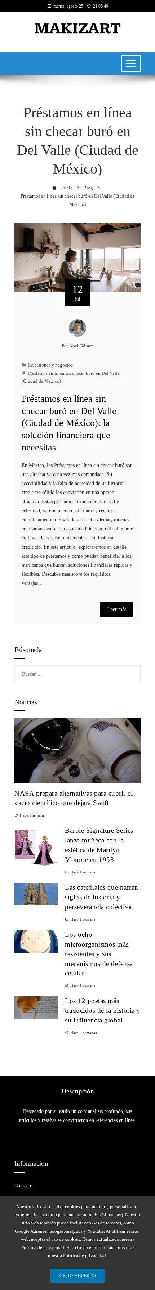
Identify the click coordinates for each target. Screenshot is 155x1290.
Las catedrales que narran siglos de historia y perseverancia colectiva (101, 897)
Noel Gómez (81, 346)
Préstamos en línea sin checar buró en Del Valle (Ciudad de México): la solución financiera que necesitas (69, 423)
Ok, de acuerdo (77, 1275)
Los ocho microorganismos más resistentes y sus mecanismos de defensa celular (99, 954)
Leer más (116, 609)
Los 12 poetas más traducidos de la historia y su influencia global (103, 1010)
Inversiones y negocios (50, 365)
